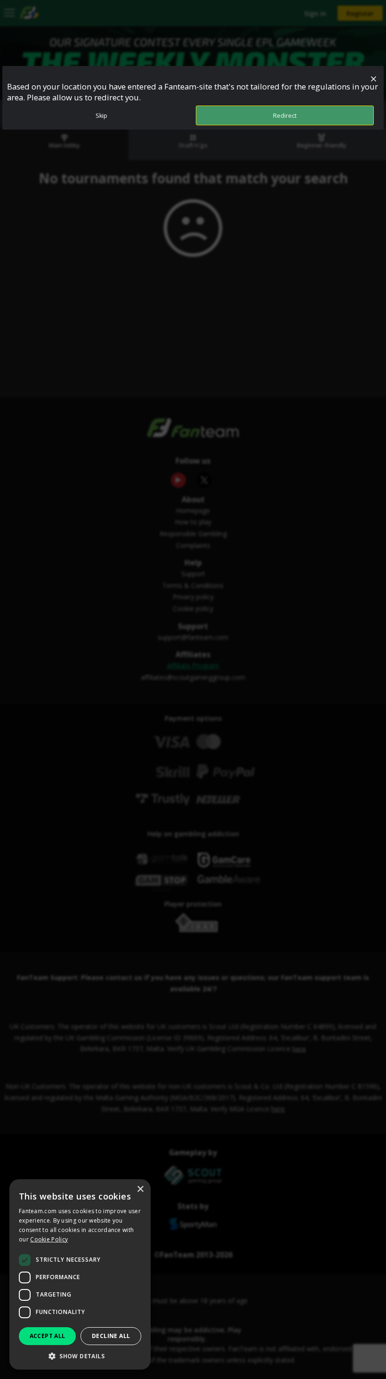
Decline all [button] (111, 1336)
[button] (80, 1355)
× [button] (140, 1189)
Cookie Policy (49, 1239)
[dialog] (80, 1274)
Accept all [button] (47, 1336)
